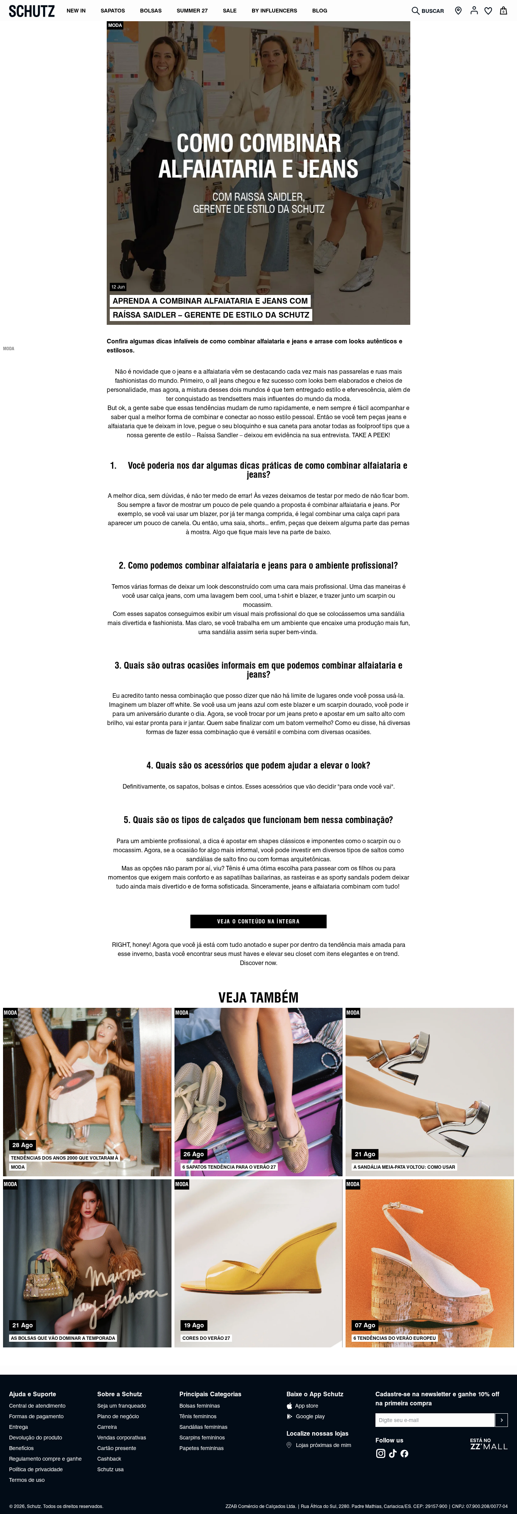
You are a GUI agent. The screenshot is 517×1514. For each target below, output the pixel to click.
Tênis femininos (197, 1416)
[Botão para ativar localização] (459, 11)
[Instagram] (380, 1453)
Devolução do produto (35, 1437)
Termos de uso (27, 1480)
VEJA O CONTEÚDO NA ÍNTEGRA (258, 921)
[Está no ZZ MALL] (489, 1448)
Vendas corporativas (121, 1437)
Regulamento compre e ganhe (45, 1459)
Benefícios (21, 1448)
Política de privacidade (36, 1469)
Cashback (109, 1459)
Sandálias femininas (203, 1427)
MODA (8, 348)
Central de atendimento (37, 1406)
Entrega (18, 1427)
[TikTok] (393, 1453)
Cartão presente (116, 1448)
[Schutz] (32, 11)
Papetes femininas (201, 1448)
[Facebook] (404, 1453)
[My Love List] (488, 11)
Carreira (107, 1427)
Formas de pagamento (36, 1416)
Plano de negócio (118, 1416)
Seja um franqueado (121, 1406)
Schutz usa (110, 1469)
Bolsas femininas (199, 1406)
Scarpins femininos (202, 1437)
